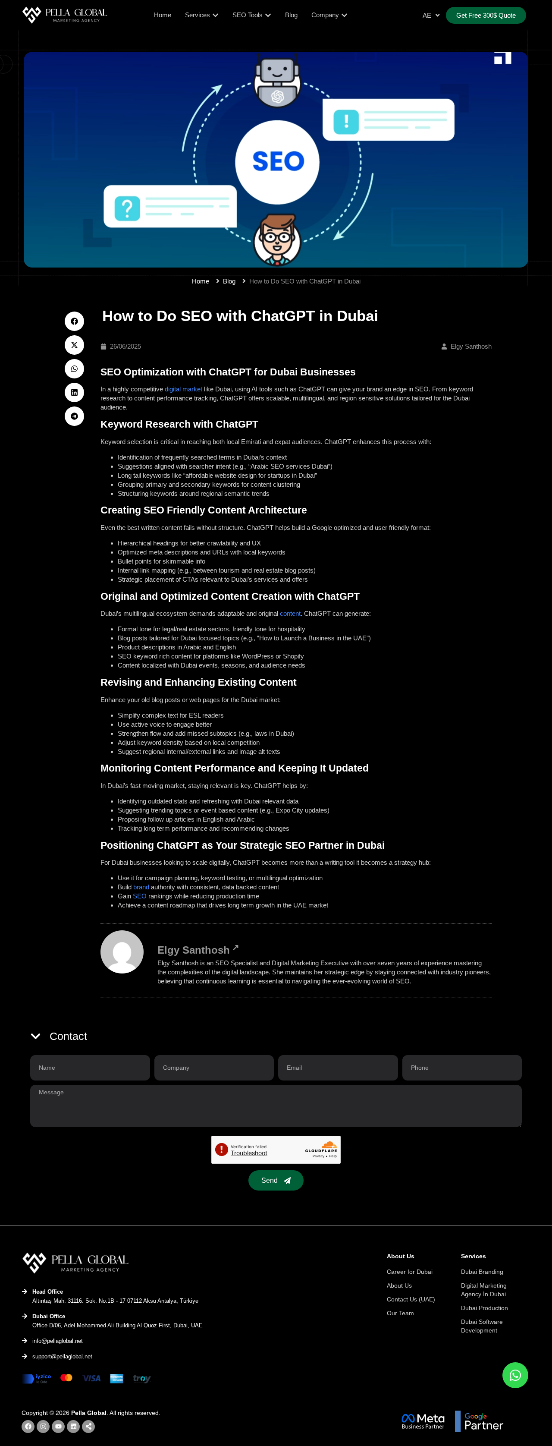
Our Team (400, 1313)
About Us (399, 1285)
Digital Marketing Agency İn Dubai (484, 1290)
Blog (229, 281)
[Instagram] (43, 1426)
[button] (74, 321)
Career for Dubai (410, 1271)
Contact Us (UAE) (411, 1299)
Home (200, 281)
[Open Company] (344, 15)
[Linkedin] (73, 1426)
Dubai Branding (482, 1271)
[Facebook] (28, 1426)
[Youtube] (58, 1426)
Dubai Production (484, 1307)
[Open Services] (215, 15)
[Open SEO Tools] (268, 15)
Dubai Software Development (482, 1326)
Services (473, 1256)
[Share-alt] (88, 1426)
